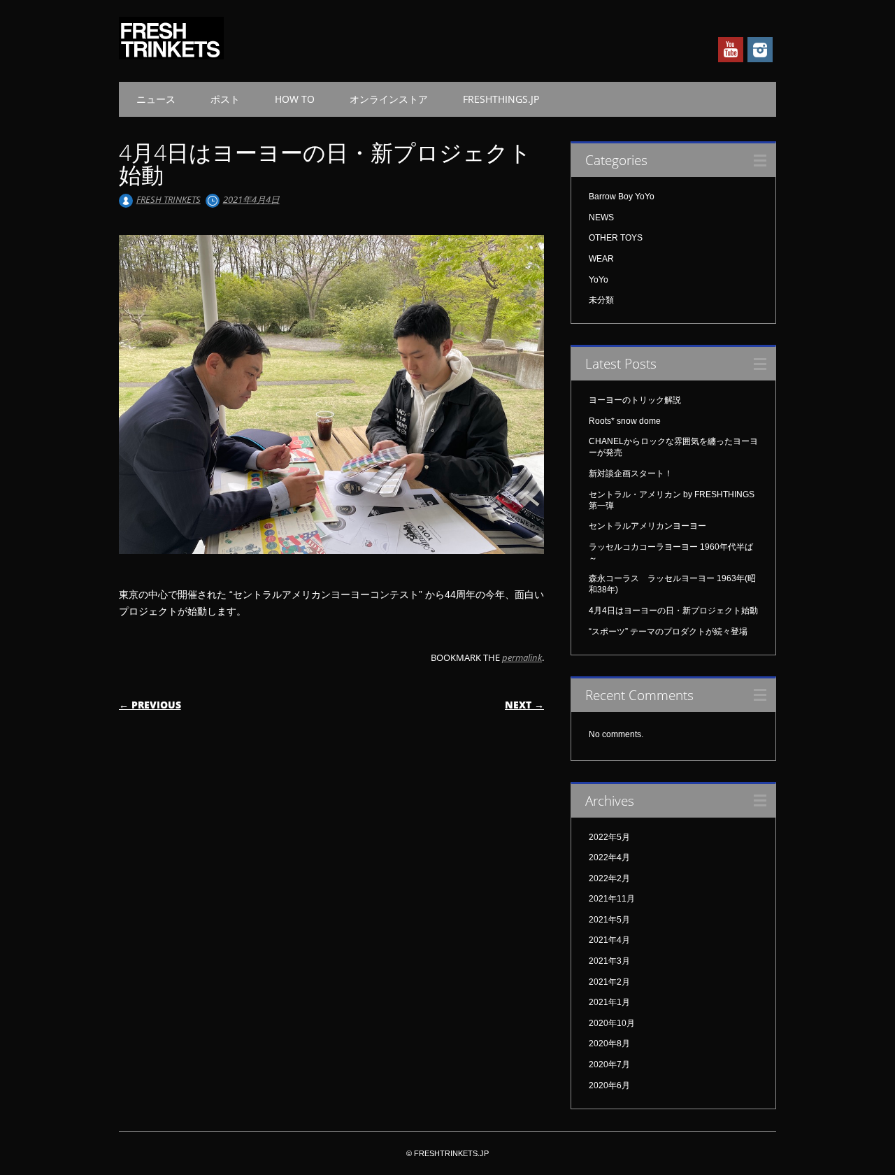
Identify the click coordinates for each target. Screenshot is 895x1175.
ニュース (156, 99)
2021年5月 (609, 920)
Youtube (730, 49)
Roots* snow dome (625, 421)
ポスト (225, 99)
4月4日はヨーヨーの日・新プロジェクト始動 (673, 610)
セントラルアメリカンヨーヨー (647, 526)
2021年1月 (609, 1002)
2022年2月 (609, 878)
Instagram (760, 49)
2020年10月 (612, 1023)
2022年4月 (609, 857)
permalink (522, 657)
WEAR (601, 259)
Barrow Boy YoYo (621, 196)
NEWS (601, 217)
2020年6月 (609, 1085)
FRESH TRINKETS (168, 199)
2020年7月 (609, 1064)
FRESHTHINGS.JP (501, 99)
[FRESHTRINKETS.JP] (171, 56)
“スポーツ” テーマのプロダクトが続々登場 (668, 631)
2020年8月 (609, 1043)
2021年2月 (609, 982)
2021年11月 (612, 899)
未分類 (601, 300)
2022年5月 (609, 837)
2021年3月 (609, 961)
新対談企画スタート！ (631, 473)
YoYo (598, 280)
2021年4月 (609, 940)
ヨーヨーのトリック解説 (635, 400)
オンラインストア (389, 99)
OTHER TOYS (616, 238)
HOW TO (295, 99)
